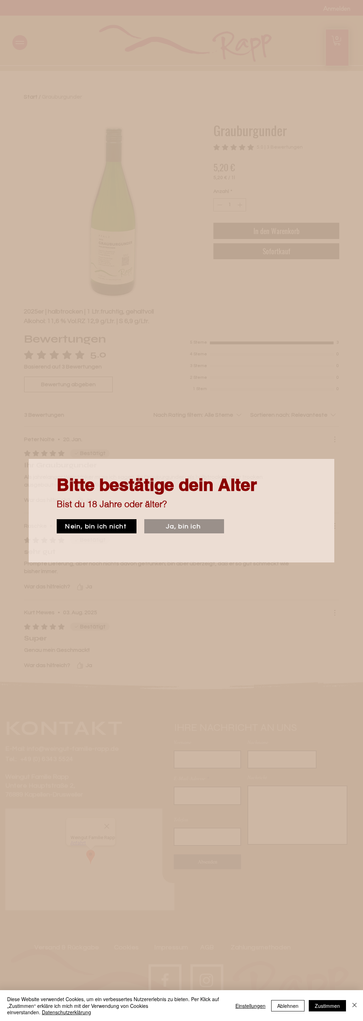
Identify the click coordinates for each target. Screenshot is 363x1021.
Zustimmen (327, 1005)
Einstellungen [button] (250, 1005)
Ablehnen (287, 1005)
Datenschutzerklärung (66, 1012)
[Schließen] (354, 1005)
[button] (96, 526)
